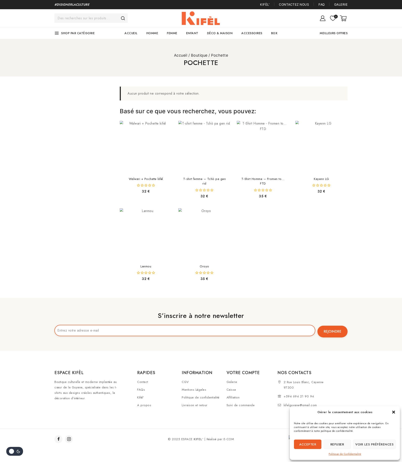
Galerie (341, 5)
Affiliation (233, 397)
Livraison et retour (194, 405)
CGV (185, 382)
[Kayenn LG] (321, 147)
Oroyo (204, 266)
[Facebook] (58, 439)
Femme (172, 33)
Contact (142, 382)
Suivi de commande (241, 405)
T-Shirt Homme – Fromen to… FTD (263, 181)
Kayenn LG (321, 179)
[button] (394, 412)
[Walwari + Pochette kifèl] (146, 147)
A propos (144, 405)
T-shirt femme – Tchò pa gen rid (204, 181)
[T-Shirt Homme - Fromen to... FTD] (263, 147)
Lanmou (145, 266)
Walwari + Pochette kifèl (146, 179)
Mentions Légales (194, 389)
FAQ (321, 5)
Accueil (131, 33)
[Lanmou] (146, 234)
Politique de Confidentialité (345, 454)
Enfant (192, 33)
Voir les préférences (374, 444)
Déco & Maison (220, 33)
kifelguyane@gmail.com (300, 405)
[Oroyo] (204, 234)
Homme (152, 33)
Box (274, 33)
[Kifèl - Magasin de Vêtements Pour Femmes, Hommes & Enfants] (201, 18)
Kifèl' (140, 397)
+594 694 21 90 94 (299, 396)
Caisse (231, 389)
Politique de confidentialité (200, 397)
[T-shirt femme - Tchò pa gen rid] (204, 147)
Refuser (337, 444)
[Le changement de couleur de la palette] (14, 451)
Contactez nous (294, 5)
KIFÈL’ (264, 5)
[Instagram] (69, 439)
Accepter (307, 444)
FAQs (141, 389)
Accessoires (251, 33)
